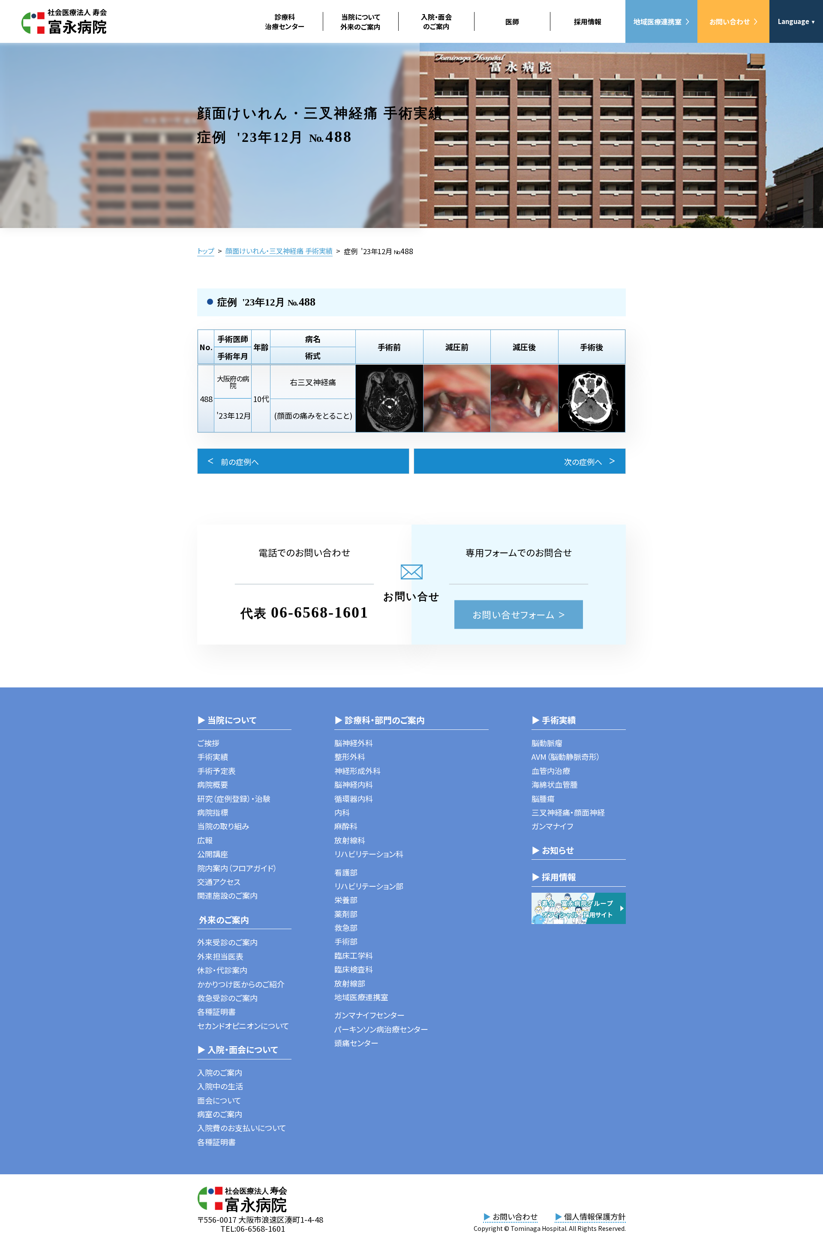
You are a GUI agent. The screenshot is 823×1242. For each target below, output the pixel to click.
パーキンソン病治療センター (381, 1029)
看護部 (345, 872)
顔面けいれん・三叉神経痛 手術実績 (279, 251)
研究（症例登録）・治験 (233, 798)
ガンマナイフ (552, 825)
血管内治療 (551, 770)
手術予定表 (216, 770)
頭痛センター (356, 1042)
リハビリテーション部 (368, 885)
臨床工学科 (353, 955)
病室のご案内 (219, 1113)
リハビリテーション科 (368, 853)
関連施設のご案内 (227, 895)
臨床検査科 (353, 969)
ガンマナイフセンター (369, 1014)
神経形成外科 (357, 770)
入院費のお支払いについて (241, 1127)
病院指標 (212, 812)
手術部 (345, 941)
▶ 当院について (226, 720)
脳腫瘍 (543, 798)
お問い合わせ (729, 21)
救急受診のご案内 (227, 997)
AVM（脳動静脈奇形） (566, 756)
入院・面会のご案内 (436, 21)
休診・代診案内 (222, 969)
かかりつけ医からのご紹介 (241, 984)
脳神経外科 (353, 742)
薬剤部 (345, 913)
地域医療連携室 (658, 21)
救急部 (345, 927)
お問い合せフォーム (513, 614)
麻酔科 (345, 825)
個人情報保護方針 (590, 1216)
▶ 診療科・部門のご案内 (379, 720)
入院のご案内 (219, 1072)
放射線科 (349, 840)
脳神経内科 (353, 784)
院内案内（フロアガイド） (237, 867)
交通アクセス (218, 881)
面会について (219, 1100)
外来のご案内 (223, 919)
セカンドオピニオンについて (243, 1025)
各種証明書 (216, 1011)
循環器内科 (353, 798)
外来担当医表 (220, 956)
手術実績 (212, 756)
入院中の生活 (220, 1086)
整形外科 (349, 756)
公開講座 (212, 853)
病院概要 (212, 784)
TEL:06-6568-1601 (252, 1228)
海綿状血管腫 (555, 784)
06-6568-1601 (320, 612)
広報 (205, 840)
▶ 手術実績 (554, 720)
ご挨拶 (208, 742)
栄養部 (345, 899)
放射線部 (349, 983)
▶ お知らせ (553, 850)
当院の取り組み (223, 825)
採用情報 (587, 21)
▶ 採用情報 (554, 876)
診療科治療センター (284, 21)
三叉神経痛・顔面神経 (568, 812)
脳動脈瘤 (547, 742)
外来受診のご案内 (227, 942)
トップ (205, 251)
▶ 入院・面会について (237, 1049)
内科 (342, 812)
